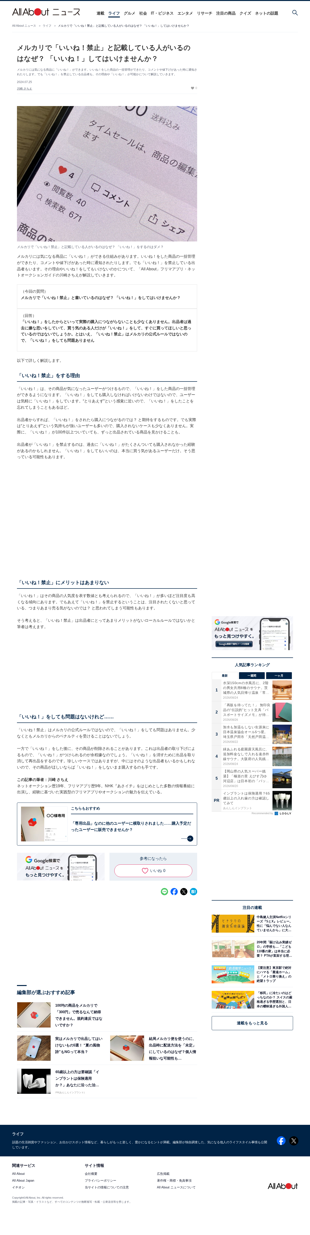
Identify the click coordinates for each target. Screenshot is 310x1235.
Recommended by (263, 813)
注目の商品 (226, 13)
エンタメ (185, 13)
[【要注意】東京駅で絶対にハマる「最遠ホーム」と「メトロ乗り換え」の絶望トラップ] (273, 974)
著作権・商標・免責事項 (174, 1180)
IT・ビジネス (162, 13)
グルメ (129, 13)
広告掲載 (163, 1174)
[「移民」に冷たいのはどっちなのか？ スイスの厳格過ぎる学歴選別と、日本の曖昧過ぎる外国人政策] (273, 1000)
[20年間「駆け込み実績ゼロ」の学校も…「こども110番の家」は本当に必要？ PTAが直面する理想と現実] (273, 949)
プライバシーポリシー (100, 1180)
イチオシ (18, 1187)
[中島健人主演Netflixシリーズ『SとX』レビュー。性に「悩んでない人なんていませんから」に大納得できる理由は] (273, 923)
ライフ (114, 13)
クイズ (245, 13)
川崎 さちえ (24, 88)
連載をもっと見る (252, 1023)
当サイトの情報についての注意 (107, 1187)
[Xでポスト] (183, 891)
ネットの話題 (266, 13)
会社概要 (91, 1174)
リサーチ (204, 13)
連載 (100, 13)
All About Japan (23, 1180)
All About (18, 1174)
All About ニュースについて (176, 1187)
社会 (143, 13)
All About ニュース (24, 25)
